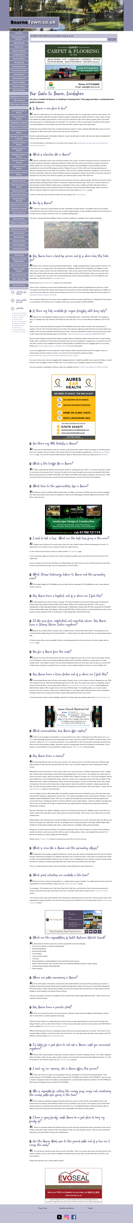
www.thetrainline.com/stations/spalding (81, 685)
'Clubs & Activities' (71, 884)
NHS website (103, 454)
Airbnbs (46, 742)
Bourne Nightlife (19, 90)
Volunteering (19, 255)
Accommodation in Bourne (19, 112)
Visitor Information (19, 330)
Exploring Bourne (19, 78)
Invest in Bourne (19, 51)
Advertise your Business (66, 1208)
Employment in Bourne (19, 96)
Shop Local (19, 47)
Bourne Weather (19, 245)
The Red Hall (19, 63)
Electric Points (18, 319)
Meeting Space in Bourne (19, 150)
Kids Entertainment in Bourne (19, 132)
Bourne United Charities (19, 270)
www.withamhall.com (56, 1036)
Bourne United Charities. (99, 367)
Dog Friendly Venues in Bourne (19, 174)
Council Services (19, 213)
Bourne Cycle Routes (20, 313)
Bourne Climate (19, 241)
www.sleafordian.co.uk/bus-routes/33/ (43, 295)
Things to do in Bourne (19, 127)
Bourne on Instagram (19, 223)
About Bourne (19, 43)
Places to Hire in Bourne (19, 144)
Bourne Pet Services (19, 205)
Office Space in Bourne (19, 104)
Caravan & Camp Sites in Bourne (19, 138)
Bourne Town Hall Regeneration (19, 260)
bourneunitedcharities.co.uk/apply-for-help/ (52, 346)
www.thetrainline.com (102, 697)
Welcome (19, 33)
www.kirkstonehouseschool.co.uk (54, 1026)
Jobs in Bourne (19, 100)
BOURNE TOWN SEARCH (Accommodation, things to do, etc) (52, 36)
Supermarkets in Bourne (19, 168)
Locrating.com (80, 194)
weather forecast (22, 301)
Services (33, 643)
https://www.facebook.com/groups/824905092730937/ (87, 334)
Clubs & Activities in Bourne (19, 186)
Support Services (19, 325)
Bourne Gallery (19, 219)
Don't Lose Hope (19, 279)
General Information (19, 71)
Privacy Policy (42, 1208)
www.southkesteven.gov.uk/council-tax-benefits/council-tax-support (54, 355)
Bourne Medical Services (19, 200)
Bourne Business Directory (19, 38)
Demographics (19, 74)
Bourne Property (19, 86)
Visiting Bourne (19, 55)
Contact (90, 1208)
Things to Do (44, 839)
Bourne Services (19, 191)
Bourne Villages (19, 82)
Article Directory (19, 285)
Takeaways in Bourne (19, 123)
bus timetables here (58, 278)
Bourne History (19, 59)
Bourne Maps (19, 237)
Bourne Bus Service (19, 195)
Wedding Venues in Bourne (19, 156)
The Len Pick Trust (19, 275)
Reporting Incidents (18, 209)
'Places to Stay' (78, 747)
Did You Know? (19, 233)
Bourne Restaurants (20, 315)
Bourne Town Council (19, 265)
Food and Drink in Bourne (19, 118)
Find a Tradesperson (20, 321)
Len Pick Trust (84, 367)
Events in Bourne (19, 181)
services (85, 190)
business (22, 292)
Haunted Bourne (19, 249)
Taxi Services (18, 327)
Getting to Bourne (19, 67)
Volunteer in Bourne (20, 332)
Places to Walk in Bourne (19, 162)
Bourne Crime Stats (19, 229)
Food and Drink (65, 1059)
